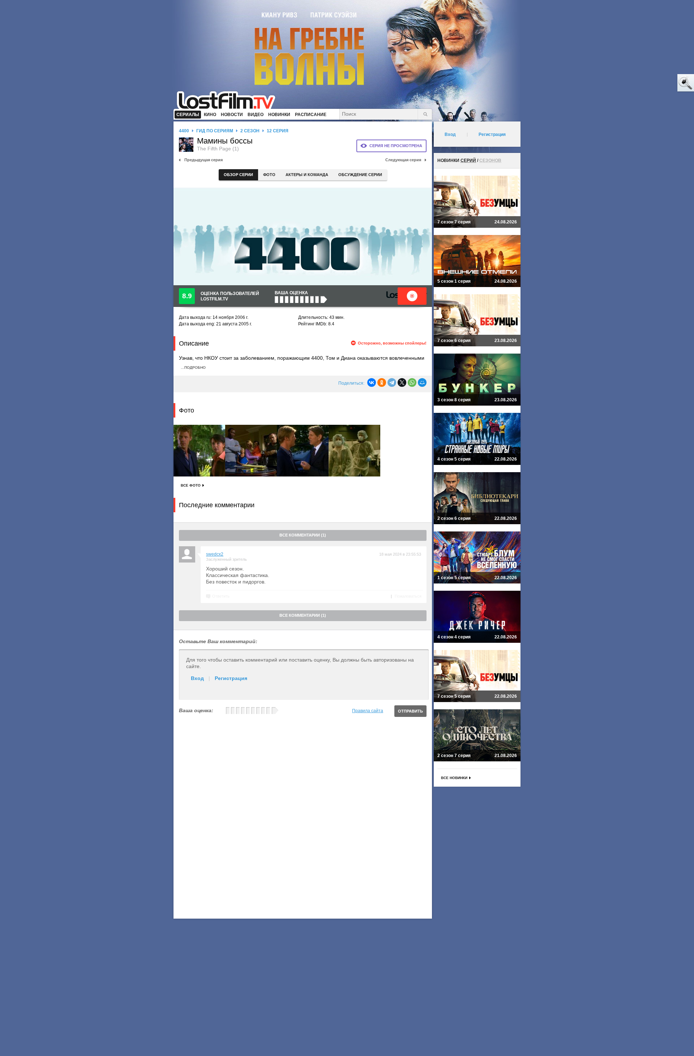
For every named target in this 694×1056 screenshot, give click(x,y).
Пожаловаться (408, 596)
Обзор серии (238, 174)
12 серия (277, 131)
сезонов (490, 160)
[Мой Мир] (422, 382)
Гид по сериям (214, 131)
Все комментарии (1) (302, 535)
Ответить (221, 596)
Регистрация (231, 678)
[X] (402, 382)
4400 (184, 131)
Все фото (191, 485)
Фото (269, 174)
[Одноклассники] (381, 382)
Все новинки (454, 777)
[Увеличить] (199, 450)
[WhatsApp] (412, 382)
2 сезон (250, 131)
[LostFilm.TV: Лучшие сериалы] (229, 99)
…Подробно (193, 367)
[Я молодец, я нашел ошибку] (658, 83)
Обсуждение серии (360, 174)
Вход (197, 678)
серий (468, 160)
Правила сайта (367, 710)
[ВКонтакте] (371, 382)
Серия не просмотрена (395, 146)
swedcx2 (214, 554)
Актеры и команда (307, 174)
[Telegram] (391, 382)
